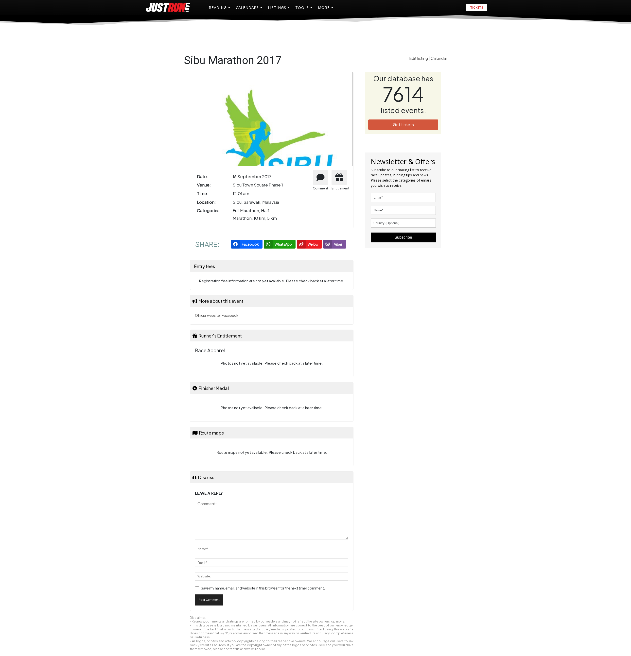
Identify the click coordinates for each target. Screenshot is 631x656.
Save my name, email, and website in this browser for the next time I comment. (263, 588)
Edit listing (419, 58)
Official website (207, 315)
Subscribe (403, 237)
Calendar (439, 58)
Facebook (230, 315)
